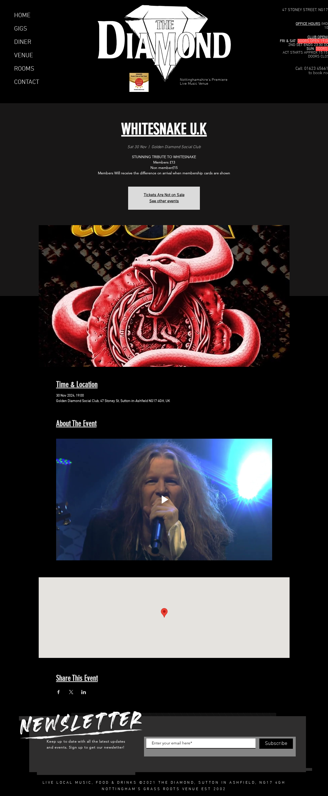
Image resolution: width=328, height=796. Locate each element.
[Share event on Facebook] (58, 692)
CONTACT (26, 82)
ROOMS (24, 69)
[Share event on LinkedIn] (83, 692)
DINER (22, 42)
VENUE (23, 56)
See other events (164, 201)
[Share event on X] (71, 692)
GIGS (20, 29)
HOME (22, 16)
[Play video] (164, 499)
